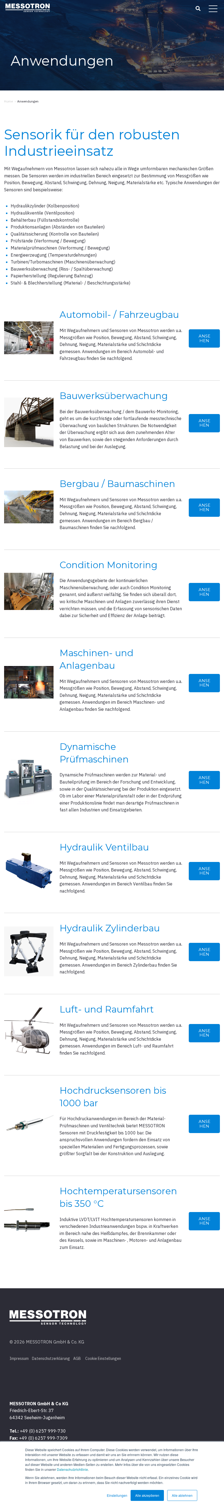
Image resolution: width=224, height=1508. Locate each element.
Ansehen (204, 338)
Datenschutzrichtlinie (72, 1469)
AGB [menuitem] (77, 1358)
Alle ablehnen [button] (182, 1495)
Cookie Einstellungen (103, 1358)
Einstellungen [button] (117, 1495)
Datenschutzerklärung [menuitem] (51, 1358)
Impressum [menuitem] (19, 1358)
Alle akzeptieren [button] (147, 1495)
